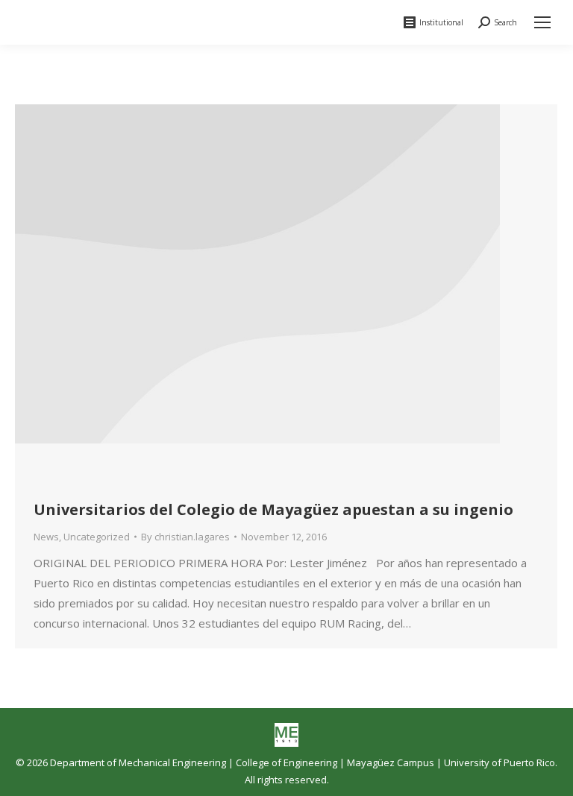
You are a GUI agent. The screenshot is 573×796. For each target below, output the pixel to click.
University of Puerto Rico (499, 762)
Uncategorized (96, 536)
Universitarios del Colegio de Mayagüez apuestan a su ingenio (273, 509)
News (46, 536)
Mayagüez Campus (390, 762)
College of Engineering (286, 762)
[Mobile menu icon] (542, 22)
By (185, 536)
